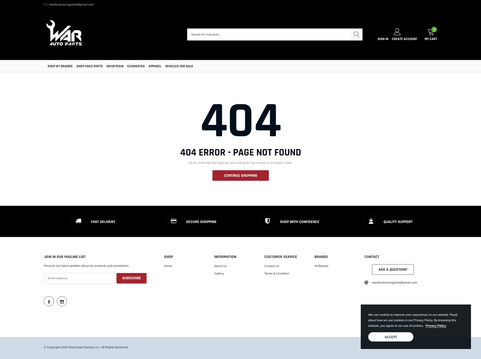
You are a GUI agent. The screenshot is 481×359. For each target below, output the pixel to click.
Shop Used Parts (89, 66)
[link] (49, 301)
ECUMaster (136, 66)
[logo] (64, 34)
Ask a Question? (393, 269)
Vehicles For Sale (179, 66)
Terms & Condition (276, 273)
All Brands (321, 266)
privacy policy (436, 326)
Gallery (219, 273)
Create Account (404, 39)
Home (168, 266)
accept (391, 337)
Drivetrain (115, 66)
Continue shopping (240, 175)
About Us (220, 266)
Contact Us (271, 266)
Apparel (155, 66)
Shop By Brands (60, 66)
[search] (356, 34)
